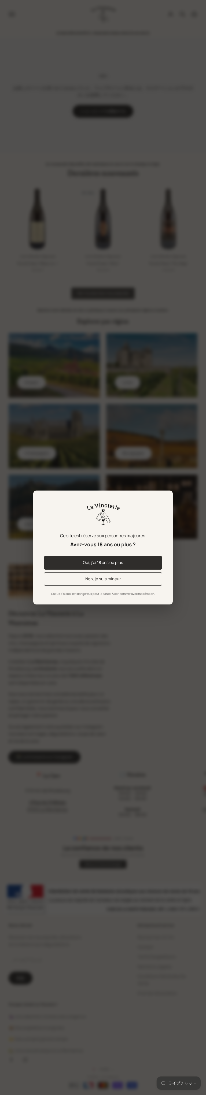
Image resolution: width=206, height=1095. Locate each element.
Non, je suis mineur (103, 579)
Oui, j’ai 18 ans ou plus (103, 562)
